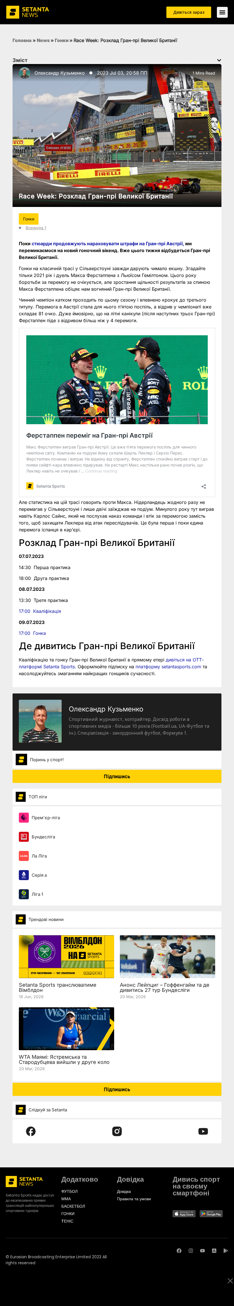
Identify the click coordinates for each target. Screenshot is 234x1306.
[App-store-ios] (214, 1250)
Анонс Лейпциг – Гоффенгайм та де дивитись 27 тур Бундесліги (164, 987)
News (43, 40)
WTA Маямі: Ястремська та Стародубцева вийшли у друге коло (64, 1059)
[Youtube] (202, 1250)
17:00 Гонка (32, 633)
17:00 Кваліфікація (40, 611)
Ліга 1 (37, 894)
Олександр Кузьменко (60, 73)
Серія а (39, 875)
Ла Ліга (39, 856)
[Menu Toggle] (222, 12)
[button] (219, 60)
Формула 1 (35, 227)
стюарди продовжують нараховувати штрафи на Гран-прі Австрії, (108, 243)
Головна (22, 40)
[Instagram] (190, 1250)
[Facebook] (179, 1250)
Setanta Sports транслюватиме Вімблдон (57, 987)
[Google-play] (225, 1250)
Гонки (61, 40)
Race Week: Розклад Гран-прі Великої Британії (96, 196)
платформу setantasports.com (168, 666)
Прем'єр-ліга (46, 817)
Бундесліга (43, 837)
